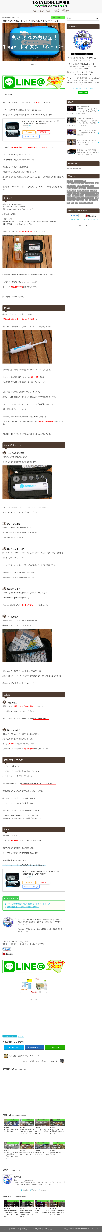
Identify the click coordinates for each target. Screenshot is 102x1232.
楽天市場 (43, 132)
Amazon (29, 132)
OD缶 (68, 185)
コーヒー (79, 190)
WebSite (25, 1190)
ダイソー (69, 193)
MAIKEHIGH (90, 183)
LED (84, 183)
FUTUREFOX (81, 180)
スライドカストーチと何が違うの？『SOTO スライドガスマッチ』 (87, 142)
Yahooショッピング (31, 136)
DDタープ (70, 180)
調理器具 (81, 203)
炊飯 (96, 200)
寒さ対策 (81, 200)
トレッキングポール (93, 193)
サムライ (86, 190)
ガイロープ (83, 188)
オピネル (91, 185)
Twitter (34, 1190)
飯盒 (91, 203)
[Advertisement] (34, 67)
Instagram (44, 1190)
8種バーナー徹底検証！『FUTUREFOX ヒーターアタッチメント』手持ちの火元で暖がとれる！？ (82, 110)
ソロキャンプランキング (91, 219)
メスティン (70, 198)
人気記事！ (70, 200)
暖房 (86, 200)
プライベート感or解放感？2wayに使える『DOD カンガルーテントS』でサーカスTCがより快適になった (82, 122)
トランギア (83, 193)
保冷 (76, 200)
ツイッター (49, 10)
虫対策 (21, 1036)
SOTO (85, 185)
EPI (75, 180)
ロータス (91, 198)
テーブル (76, 193)
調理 (76, 203)
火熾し (91, 200)
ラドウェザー (78, 198)
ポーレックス (94, 195)
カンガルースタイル (72, 188)
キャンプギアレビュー (11, 1036)
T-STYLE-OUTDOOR (80, 1229)
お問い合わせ (65, 10)
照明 (68, 203)
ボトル (82, 195)
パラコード (75, 195)
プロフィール (41, 10)
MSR (96, 183)
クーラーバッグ (71, 190)
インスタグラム (57, 10)
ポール (87, 195)
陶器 (87, 203)
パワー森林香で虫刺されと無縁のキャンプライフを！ (27, 904)
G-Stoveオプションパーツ (74, 183)
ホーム (34, 10)
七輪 (97, 198)
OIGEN (74, 185)
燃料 (72, 203)
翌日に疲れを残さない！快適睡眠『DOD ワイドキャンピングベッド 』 (87, 152)
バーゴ (69, 195)
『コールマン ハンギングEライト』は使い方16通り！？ (86, 133)
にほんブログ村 (74, 219)
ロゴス (85, 198)
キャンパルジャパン (92, 188)
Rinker (29, 125)
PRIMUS (79, 185)
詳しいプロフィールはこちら (83, 88)
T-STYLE (17, 1177)
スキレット (93, 190)
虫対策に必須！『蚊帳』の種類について (22, 907)
